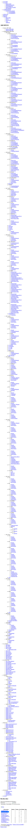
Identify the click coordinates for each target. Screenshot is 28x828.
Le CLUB (5, 2)
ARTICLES (5, 14)
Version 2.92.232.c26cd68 (18, 824)
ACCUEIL (5, 1)
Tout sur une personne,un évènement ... (9, 801)
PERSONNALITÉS (10, 5)
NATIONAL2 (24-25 (10, 10)
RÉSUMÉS (8, 17)
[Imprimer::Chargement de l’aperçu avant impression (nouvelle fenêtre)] (2, 806)
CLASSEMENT (11, 13)
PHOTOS (5, 15)
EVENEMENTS (9, 6)
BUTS (7, 19)
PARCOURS (8, 3)
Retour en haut (4, 826)
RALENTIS (8, 20)
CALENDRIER (11, 12)
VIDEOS (5, 16)
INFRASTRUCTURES (11, 7)
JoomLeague (9, 824)
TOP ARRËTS (8, 22)
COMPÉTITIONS (7, 9)
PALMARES (8, 8)
